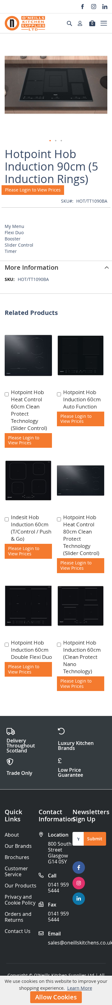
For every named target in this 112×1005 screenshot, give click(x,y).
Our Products (20, 886)
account (81, 23)
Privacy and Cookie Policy (20, 900)
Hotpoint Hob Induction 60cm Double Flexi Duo (31, 649)
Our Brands (18, 846)
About (12, 835)
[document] (56, 990)
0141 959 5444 (58, 887)
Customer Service (16, 871)
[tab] (56, 267)
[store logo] (25, 23)
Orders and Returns (18, 917)
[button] (50, 141)
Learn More (79, 988)
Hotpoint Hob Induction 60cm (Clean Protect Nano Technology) (82, 657)
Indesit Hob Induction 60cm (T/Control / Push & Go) (31, 528)
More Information (31, 267)
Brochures (17, 857)
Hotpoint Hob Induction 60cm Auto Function (82, 399)
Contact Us (17, 931)
